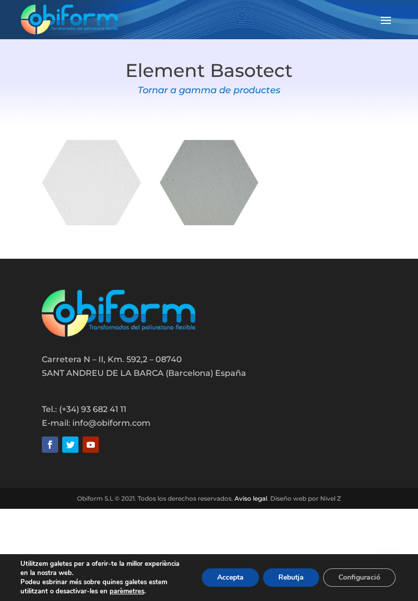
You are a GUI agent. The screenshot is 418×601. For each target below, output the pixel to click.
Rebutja (291, 577)
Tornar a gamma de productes (209, 90)
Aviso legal (250, 498)
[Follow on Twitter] (70, 444)
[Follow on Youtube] (91, 444)
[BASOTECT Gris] (209, 223)
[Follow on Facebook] (50, 444)
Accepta (230, 577)
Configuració (359, 577)
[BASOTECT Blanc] (91, 223)
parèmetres (127, 591)
